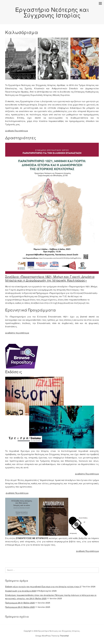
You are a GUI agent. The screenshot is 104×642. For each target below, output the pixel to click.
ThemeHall (64, 635)
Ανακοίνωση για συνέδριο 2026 (20, 590)
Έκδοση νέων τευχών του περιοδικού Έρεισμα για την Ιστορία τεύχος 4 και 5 (43, 586)
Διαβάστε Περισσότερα (87, 473)
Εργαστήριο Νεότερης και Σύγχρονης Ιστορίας (52, 12)
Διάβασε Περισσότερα (16, 130)
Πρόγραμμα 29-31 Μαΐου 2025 (20, 602)
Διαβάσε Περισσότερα (17, 493)
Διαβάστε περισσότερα (17, 332)
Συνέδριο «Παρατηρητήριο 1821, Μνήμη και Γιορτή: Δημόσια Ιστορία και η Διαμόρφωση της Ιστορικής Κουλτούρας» (49, 278)
